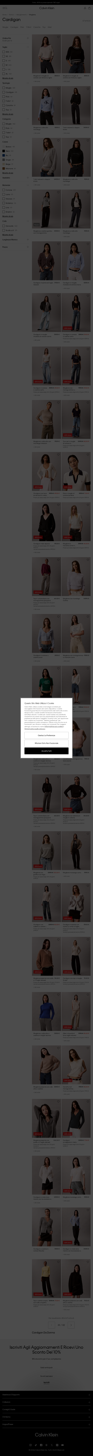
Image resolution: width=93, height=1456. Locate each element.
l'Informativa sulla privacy (34, 729)
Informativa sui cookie (54, 726)
